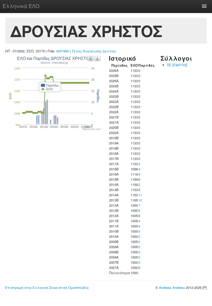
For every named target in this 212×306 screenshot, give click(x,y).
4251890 (62, 50)
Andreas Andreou (172, 287)
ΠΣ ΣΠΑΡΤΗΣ (177, 64)
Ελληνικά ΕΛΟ (21, 6)
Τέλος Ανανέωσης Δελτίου (94, 50)
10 (140, 200)
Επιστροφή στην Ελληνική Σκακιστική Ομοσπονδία (47, 287)
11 (140, 194)
